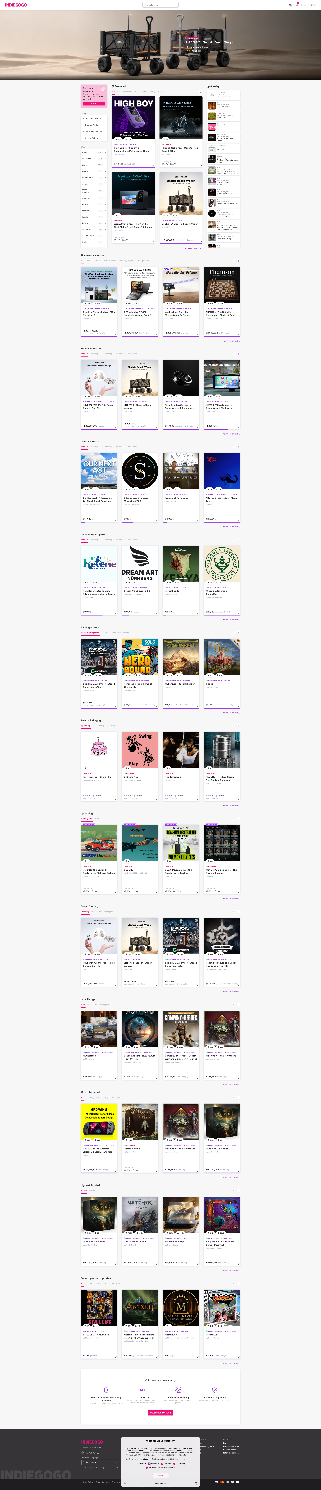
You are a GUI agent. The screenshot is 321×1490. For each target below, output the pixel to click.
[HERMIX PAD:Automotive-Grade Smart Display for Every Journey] (222, 378)
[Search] (145, 5)
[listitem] (94, 152)
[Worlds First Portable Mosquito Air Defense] (181, 285)
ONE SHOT (129, 869)
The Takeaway (173, 776)
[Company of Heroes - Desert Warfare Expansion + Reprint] (181, 1029)
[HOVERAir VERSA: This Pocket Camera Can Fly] (99, 378)
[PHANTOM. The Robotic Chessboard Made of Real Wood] (222, 285)
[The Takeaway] (181, 750)
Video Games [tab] (115, 633)
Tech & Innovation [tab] (124, 91)
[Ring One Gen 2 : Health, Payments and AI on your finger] (181, 378)
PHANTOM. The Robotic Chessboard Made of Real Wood (220, 315)
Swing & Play (131, 776)
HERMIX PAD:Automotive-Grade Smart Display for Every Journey (219, 408)
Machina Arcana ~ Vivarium (221, 1055)
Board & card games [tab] (90, 633)
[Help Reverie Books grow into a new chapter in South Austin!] (99, 564)
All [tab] (113, 91)
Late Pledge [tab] (120, 354)
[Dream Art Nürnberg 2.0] (140, 564)
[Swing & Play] (140, 750)
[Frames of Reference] (181, 471)
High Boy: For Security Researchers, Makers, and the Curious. (130, 151)
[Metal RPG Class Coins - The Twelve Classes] (222, 843)
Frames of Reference (176, 497)
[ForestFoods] (181, 564)
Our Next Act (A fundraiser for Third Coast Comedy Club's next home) (98, 501)
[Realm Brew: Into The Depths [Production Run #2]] (222, 936)
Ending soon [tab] (132, 354)
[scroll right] (201, 92)
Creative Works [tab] (140, 91)
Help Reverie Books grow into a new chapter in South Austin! (98, 594)
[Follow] (85, 768)
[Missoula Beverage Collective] (222, 564)
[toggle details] (155, 167)
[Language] (290, 5)
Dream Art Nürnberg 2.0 (137, 590)
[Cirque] (222, 657)
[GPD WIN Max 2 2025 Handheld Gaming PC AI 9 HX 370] (140, 285)
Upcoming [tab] (94, 354)
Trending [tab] (85, 912)
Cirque (209, 683)
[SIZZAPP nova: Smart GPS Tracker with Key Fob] (181, 843)
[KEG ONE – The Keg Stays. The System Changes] (222, 750)
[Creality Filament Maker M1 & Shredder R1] (99, 285)
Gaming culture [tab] (143, 261)
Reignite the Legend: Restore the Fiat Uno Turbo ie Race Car (98, 873)
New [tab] (97, 818)
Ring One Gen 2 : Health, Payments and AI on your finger (178, 408)
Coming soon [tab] (87, 818)
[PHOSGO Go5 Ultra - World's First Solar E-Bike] (181, 117)
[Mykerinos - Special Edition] (181, 657)
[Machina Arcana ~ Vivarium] (222, 1029)
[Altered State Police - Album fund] (222, 471)
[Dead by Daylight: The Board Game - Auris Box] (99, 657)
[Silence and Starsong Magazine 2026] (140, 471)
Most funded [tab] (96, 912)
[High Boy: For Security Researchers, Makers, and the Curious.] (133, 117)
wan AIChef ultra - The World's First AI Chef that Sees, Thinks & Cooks (132, 227)
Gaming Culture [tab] (155, 91)
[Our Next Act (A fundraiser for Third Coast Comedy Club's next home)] (99, 471)
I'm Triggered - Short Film (97, 776)
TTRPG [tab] (105, 633)
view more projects (193, 248)
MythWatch (89, 1055)
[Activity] (297, 5)
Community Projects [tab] (126, 261)
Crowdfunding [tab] (106, 354)
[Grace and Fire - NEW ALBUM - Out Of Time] (140, 1029)
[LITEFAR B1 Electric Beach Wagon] (181, 193)
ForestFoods (172, 590)
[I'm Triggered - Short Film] (99, 750)
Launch (93, 103)
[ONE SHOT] (140, 843)
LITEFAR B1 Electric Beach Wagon (180, 223)
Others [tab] (126, 633)
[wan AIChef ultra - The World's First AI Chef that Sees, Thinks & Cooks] (133, 193)
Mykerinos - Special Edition (180, 683)
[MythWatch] (99, 1029)
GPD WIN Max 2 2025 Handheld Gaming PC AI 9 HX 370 (139, 315)
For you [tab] (84, 354)
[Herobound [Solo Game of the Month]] (140, 657)
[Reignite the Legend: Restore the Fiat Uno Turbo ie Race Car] (99, 843)
